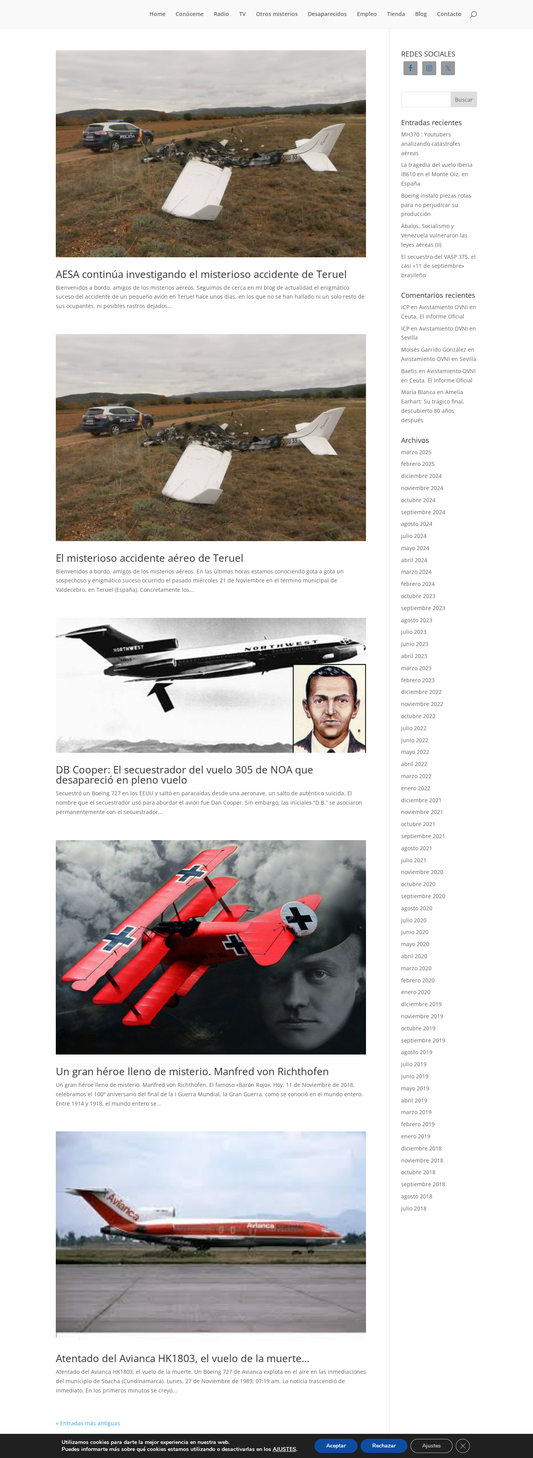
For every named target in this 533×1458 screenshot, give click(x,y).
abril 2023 (414, 656)
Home (157, 14)
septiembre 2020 (423, 896)
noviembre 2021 (422, 812)
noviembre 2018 (422, 1160)
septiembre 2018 (423, 1184)
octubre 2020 (418, 884)
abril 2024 (414, 560)
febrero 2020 (418, 980)
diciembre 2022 (421, 691)
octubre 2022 (418, 716)
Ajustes (431, 1445)
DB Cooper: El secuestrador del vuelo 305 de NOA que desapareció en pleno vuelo (184, 775)
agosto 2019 (416, 1052)
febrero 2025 (418, 463)
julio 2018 (413, 1208)
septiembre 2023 (423, 608)
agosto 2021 (416, 848)
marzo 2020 (416, 968)
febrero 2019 (418, 1124)
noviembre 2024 (422, 488)
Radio (221, 14)
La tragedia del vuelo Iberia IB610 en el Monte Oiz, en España (437, 174)
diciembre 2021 (421, 800)
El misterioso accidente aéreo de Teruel (149, 558)
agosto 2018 (416, 1196)
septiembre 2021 (423, 836)
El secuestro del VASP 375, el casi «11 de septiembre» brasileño (438, 266)
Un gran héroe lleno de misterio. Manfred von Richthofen (192, 1071)
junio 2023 (414, 644)
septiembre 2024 (423, 512)
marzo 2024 (416, 571)
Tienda (396, 14)
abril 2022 (414, 764)
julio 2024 (413, 536)
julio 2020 (413, 920)
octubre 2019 (418, 1028)
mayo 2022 (415, 752)
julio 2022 (413, 728)
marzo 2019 (416, 1112)
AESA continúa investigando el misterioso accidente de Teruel (201, 274)
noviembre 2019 (422, 1016)
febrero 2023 (418, 680)
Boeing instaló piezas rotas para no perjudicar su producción (436, 205)
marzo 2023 (416, 668)
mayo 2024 (415, 548)
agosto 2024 (416, 523)
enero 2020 (415, 992)
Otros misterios (277, 14)
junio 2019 (414, 1076)
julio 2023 (413, 631)
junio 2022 (414, 740)
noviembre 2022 (422, 704)
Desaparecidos (327, 14)
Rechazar (384, 1445)
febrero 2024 (418, 583)
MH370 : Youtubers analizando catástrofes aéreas (430, 144)
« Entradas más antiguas (88, 1423)
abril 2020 (414, 956)
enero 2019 (415, 1136)
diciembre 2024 (421, 476)
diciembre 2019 (421, 1004)
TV (242, 14)
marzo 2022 (416, 776)
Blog (421, 14)
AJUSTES (284, 1449)
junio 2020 (414, 932)
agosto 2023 (416, 620)
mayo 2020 (415, 944)
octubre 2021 (418, 824)
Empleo (367, 14)
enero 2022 (415, 788)
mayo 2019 (415, 1088)
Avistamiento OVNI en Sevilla (438, 359)
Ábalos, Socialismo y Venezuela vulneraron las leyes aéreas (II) (434, 235)
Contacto (449, 14)
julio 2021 (413, 860)
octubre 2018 (418, 1172)
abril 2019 (414, 1100)
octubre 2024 (418, 500)
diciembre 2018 (421, 1148)
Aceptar (336, 1445)
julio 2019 (413, 1064)
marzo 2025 (416, 452)
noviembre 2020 (422, 872)
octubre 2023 (418, 596)
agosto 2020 (416, 908)
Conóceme (190, 14)
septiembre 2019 (423, 1040)
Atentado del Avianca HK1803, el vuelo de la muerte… (182, 1358)
